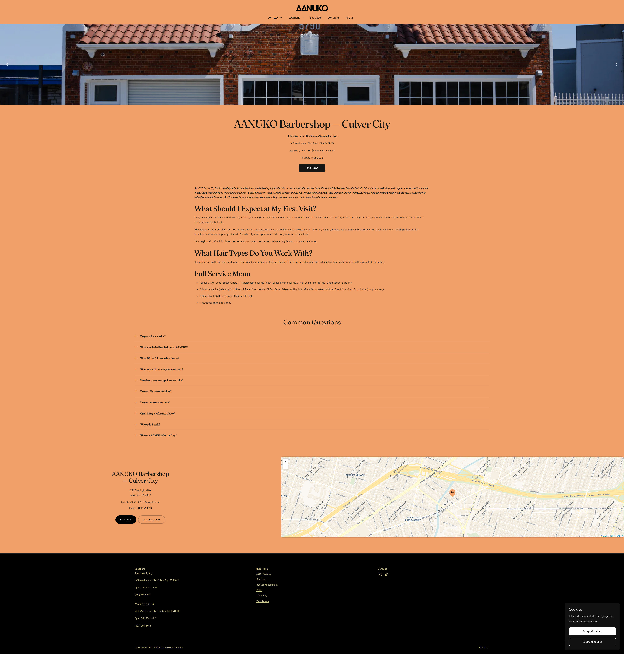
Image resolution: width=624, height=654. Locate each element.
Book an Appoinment (267, 584)
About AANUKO (263, 573)
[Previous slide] (7, 64)
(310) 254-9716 (144, 507)
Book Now (125, 519)
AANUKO (158, 647)
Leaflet (605, 536)
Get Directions (152, 519)
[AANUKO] (312, 8)
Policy (259, 589)
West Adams (262, 600)
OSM (613, 536)
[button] (312, 338)
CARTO (620, 536)
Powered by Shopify (173, 647)
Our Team (261, 579)
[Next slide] (617, 64)
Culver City (261, 595)
